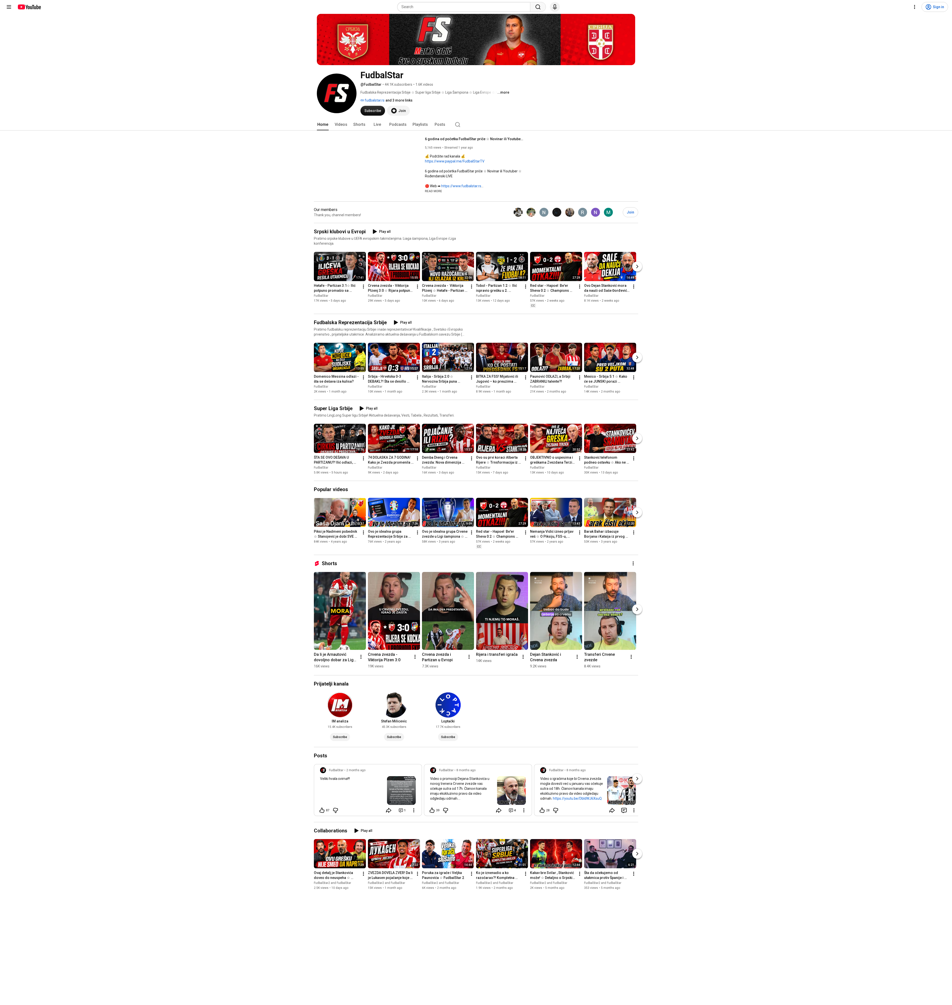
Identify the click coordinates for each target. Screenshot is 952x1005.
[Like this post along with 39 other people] (432, 810)
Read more (433, 191)
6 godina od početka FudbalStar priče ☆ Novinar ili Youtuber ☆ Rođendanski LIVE (474, 139)
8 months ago (466, 770)
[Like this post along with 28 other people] (542, 810)
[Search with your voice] (555, 7)
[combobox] (465, 7)
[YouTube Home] (29, 7)
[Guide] (9, 7)
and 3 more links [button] (399, 100)
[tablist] (476, 125)
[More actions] (363, 286)
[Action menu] (414, 810)
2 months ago (355, 770)
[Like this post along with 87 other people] (322, 810)
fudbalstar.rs (374, 100)
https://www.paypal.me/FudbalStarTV (454, 161)
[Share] (389, 810)
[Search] (538, 7)
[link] (368, 791)
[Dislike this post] (335, 810)
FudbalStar (321, 295)
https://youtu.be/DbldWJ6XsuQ (577, 798)
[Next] (637, 266)
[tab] (323, 125)
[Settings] (915, 7)
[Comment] (624, 810)
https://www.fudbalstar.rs (461, 186)
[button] (433, 190)
